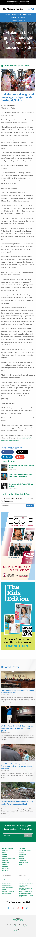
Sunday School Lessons (25, 850)
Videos (20, 864)
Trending (13, 17)
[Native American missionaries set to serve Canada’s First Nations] (4, 476)
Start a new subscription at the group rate (25, 889)
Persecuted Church (23, 862)
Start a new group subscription (23, 885)
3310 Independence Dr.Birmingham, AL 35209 (18, 920)
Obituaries (21, 858)
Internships (5, 866)
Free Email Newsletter (18, 20)
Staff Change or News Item (8, 881)
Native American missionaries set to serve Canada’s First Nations (20, 475)
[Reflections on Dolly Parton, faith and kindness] (4, 486)
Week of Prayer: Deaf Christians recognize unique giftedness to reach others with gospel (17, 728)
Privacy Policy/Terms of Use (15, 926)
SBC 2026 (7, 14)
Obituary (4, 889)
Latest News (27, 14)
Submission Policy (6, 893)
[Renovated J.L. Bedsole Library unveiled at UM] (4, 467)
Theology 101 (22, 860)
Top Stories (25, 65)
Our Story (4, 854)
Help (24, 926)
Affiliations (5, 860)
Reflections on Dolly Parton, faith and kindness (21, 485)
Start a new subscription (25, 879)
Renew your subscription (25, 881)
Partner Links (5, 862)
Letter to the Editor (6, 883)
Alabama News (22, 854)
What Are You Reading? (8, 887)
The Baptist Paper (24, 1)
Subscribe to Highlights (25, 893)
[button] (32, 9)
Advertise (4, 864)
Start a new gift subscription (26, 883)
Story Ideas (5, 879)
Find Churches (6, 868)
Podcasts (21, 856)
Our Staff (4, 856)
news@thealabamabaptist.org (18, 930)
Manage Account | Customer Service (26, 896)
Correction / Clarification (8, 891)
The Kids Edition (17, 14)
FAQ (27, 926)
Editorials (21, 852)
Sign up (29, 505)
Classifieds (21, 17)
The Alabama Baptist (12, 1)
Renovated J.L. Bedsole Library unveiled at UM (21, 466)
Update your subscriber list (25, 891)
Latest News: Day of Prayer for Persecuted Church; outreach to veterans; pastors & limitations (17, 766)
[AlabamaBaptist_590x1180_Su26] (18, 546)
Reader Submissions (7, 885)
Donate (4, 852)
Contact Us (5, 850)
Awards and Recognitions (8, 858)
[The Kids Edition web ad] (18, 616)
